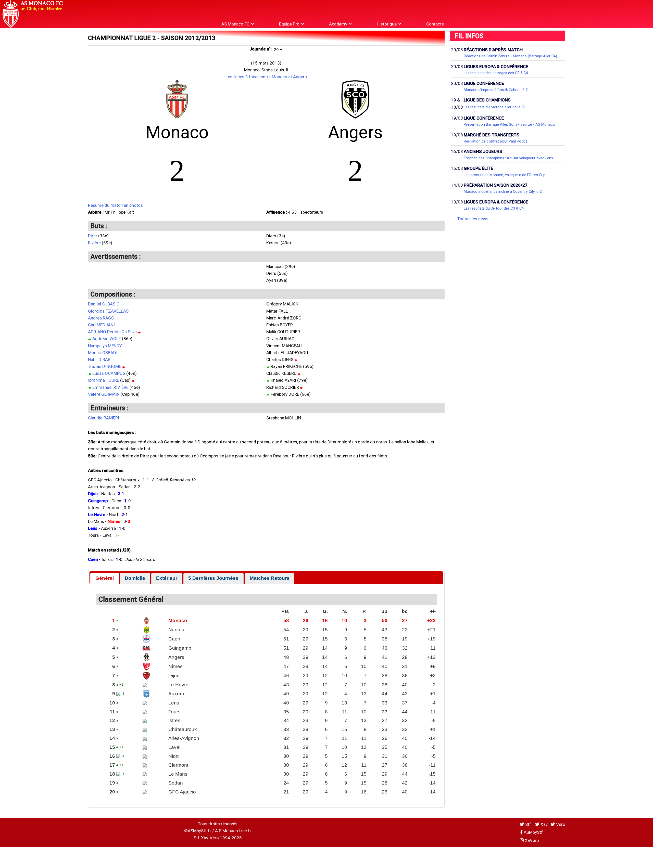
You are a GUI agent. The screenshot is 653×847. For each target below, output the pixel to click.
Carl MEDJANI (101, 324)
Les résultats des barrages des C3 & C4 (496, 73)
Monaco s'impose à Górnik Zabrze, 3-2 (496, 90)
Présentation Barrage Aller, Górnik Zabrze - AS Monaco (509, 124)
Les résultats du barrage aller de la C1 (495, 107)
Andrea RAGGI (102, 317)
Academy (338, 24)
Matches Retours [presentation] (270, 578)
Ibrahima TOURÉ (103, 380)
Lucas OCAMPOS (108, 373)
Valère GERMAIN (104, 394)
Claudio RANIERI (103, 417)
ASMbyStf (533, 832)
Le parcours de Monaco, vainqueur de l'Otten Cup (504, 175)
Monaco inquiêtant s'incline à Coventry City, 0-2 (503, 191)
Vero (560, 824)
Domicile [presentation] (135, 578)
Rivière (94, 242)
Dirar (92, 235)
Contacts (435, 24)
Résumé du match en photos (115, 205)
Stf (528, 824)
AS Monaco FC (235, 24)
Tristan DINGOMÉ (104, 366)
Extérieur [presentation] (166, 578)
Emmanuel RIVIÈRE (110, 387)
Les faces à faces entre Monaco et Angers (266, 76)
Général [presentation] (104, 578)
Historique (387, 24)
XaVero (531, 840)
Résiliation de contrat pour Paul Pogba (496, 141)
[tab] (104, 578)
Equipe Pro (289, 24)
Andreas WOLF (106, 338)
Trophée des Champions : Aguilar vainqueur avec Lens (508, 158)
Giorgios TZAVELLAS (108, 311)
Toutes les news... (474, 218)
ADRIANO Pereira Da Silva (112, 331)
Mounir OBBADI (102, 352)
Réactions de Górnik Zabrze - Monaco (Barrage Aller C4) (510, 56)
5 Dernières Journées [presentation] (213, 578)
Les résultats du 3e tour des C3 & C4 (494, 208)
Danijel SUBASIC (103, 303)
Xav (543, 824)
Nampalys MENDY (105, 345)
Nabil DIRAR (99, 359)
